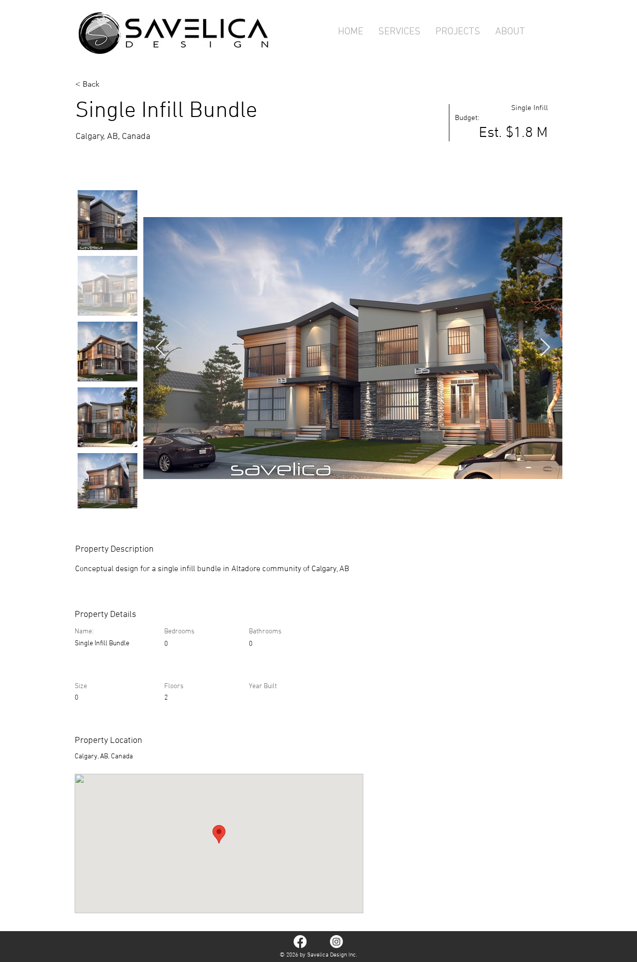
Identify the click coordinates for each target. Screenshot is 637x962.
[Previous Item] (160, 348)
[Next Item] (545, 348)
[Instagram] (336, 941)
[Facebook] (300, 941)
